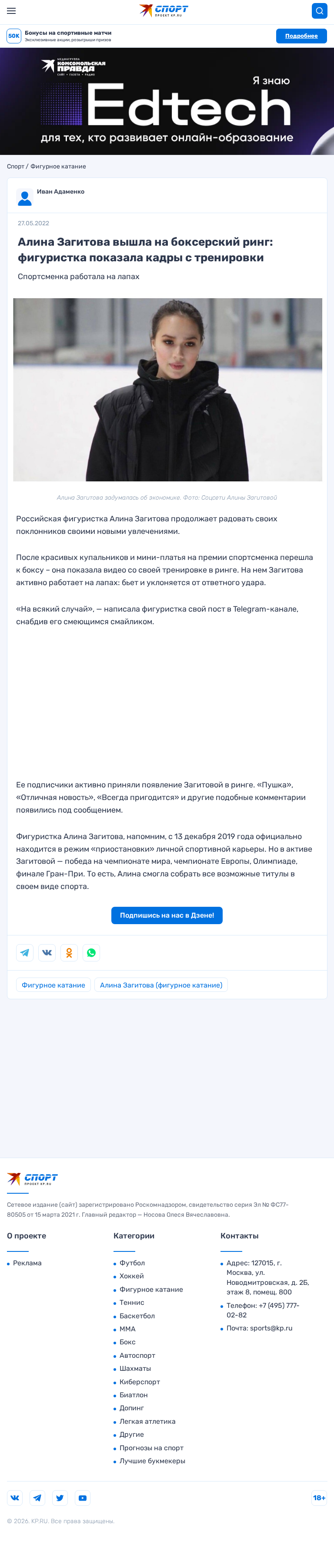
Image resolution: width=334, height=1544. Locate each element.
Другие (132, 1434)
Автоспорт (137, 1355)
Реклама (27, 1263)
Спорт (15, 166)
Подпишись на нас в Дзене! (167, 915)
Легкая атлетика (148, 1421)
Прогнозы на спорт (152, 1448)
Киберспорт (140, 1382)
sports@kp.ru (271, 1328)
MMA (128, 1329)
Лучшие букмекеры (152, 1461)
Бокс (128, 1342)
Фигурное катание (58, 166)
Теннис (132, 1302)
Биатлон (134, 1395)
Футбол (132, 1263)
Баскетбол (137, 1316)
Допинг (132, 1408)
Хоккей (132, 1276)
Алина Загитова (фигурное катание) (161, 985)
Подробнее (301, 36)
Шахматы (135, 1368)
